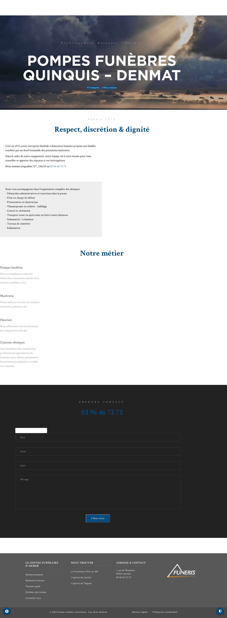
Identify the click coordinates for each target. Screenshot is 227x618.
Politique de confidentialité (164, 611)
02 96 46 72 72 (187, 6)
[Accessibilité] (7, 611)
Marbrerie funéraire (34, 580)
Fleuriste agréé (32, 586)
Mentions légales (140, 611)
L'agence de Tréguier (81, 583)
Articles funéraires (34, 574)
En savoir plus (25, 290)
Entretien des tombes (35, 592)
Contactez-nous (33, 598)
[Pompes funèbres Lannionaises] (113, 5)
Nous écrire (98, 518)
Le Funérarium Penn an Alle (84, 571)
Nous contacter (110, 87)
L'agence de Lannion (81, 577)
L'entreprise (93, 87)
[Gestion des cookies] (220, 611)
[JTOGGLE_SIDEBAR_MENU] (200, 6)
